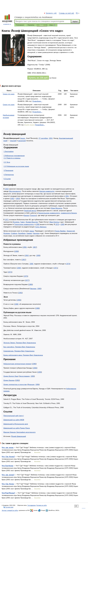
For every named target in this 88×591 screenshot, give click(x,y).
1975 (26, 276)
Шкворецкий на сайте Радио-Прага (16, 428)
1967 (34, 247)
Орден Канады (9, 380)
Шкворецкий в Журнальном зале (15, 424)
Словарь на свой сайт (66, 13)
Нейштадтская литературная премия (17, 364)
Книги (41, 25)
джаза (31, 231)
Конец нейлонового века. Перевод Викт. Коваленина (23, 355)
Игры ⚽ (52, 25)
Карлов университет (46, 191)
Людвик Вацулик (32, 222)
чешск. (23, 138)
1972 (10, 272)
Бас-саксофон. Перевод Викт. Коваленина (19, 347)
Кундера (16, 222)
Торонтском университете (24, 224)
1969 (19, 268)
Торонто (33, 215)
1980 (30, 284)
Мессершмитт (15, 191)
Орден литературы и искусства (15, 384)
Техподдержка (31, 505)
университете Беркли (69, 213)
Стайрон (14, 233)
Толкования (20, 25)
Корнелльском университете (49, 213)
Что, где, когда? (8, 475)
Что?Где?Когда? (8, 493)
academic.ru (7, 24)
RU (77, 13)
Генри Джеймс (60, 231)
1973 (57, 224)
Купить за (38, 77)
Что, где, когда (7, 447)
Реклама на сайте (41, 505)
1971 (7, 219)
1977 (27, 280)
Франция (31, 384)
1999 (38, 255)
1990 (38, 224)
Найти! (75, 21)
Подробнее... (37, 101)
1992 (20, 293)
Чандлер (36, 233)
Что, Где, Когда (8, 484)
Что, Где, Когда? (8, 456)
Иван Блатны (54, 222)
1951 (67, 196)
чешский (13, 141)
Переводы (31, 25)
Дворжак (33, 288)
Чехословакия (24, 376)
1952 (12, 198)
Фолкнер (6, 233)
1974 (68, 264)
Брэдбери (22, 233)
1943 (7, 189)
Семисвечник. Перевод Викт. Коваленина (18, 351)
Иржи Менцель (56, 208)
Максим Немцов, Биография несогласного (19, 432)
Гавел (22, 222)
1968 (31, 264)
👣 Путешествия (8, 507)
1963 (27, 255)
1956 (25, 247)
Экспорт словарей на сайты (10, 510)
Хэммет (29, 233)
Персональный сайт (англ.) (13, 416)
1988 (37, 308)
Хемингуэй (71, 231)
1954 (17, 198)
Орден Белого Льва (10, 376)
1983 (39, 288)
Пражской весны (30, 210)
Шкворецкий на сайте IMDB (13, 420)
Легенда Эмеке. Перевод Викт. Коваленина (19, 343)
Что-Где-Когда (7, 466)
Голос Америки (40, 227)
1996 (37, 384)
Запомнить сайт (51, 13)
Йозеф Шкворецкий (18, 436)
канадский (22, 141)
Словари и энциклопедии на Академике (33, 17)
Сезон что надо (8, 94)
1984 (35, 368)
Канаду (26, 215)
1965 (19, 300)
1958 (16, 251)
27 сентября (43, 138)
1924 (50, 138)
